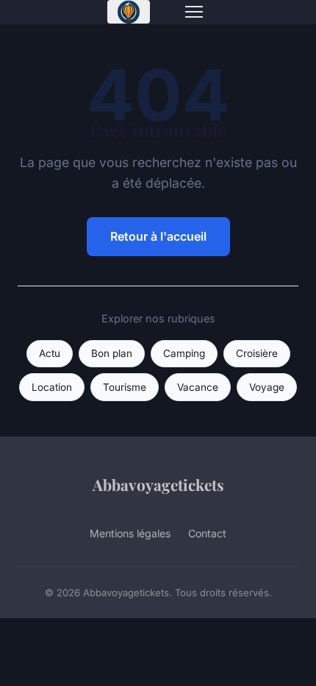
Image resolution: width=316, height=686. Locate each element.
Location (52, 387)
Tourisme (124, 387)
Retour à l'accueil (158, 236)
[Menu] (194, 12)
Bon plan (111, 353)
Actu (49, 353)
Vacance (197, 387)
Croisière (257, 353)
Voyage (266, 387)
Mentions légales (130, 533)
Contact (207, 533)
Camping (184, 353)
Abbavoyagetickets (158, 484)
